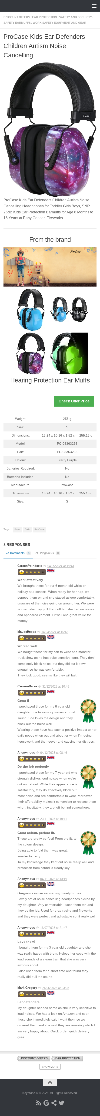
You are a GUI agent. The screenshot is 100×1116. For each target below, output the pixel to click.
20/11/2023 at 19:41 (53, 819)
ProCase (39, 529)
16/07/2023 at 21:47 (53, 928)
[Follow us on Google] (46, 1103)
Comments (20, 553)
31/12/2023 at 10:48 (55, 686)
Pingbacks (49, 553)
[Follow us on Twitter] (61, 1103)
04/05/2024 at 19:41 (60, 566)
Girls (27, 529)
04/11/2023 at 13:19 (53, 879)
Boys (17, 529)
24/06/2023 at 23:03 (55, 988)
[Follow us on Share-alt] (54, 1103)
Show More (50, 1066)
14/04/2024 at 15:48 (54, 632)
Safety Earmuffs (17, 22)
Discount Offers (16, 17)
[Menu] (94, 6)
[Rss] (38, 1103)
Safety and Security (75, 17)
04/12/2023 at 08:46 (53, 752)
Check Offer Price (74, 401)
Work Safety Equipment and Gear (59, 22)
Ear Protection (44, 17)
